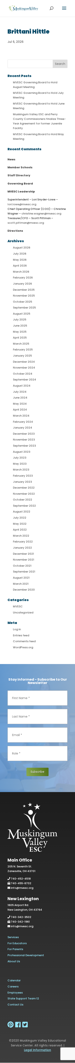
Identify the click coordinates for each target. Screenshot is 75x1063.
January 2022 (22, 548)
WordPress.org (23, 647)
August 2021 (21, 578)
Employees (15, 993)
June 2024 (20, 398)
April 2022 (20, 530)
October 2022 (22, 500)
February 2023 (23, 476)
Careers (13, 986)
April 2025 (20, 338)
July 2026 (19, 254)
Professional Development (26, 955)
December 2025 (24, 290)
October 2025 (22, 302)
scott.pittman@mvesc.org (26, 223)
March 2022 (21, 536)
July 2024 (19, 392)
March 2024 (21, 416)
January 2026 (22, 284)
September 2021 (24, 572)
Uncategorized (23, 613)
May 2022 (19, 524)
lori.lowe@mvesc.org (22, 204)
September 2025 (24, 308)
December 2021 (23, 554)
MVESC (18, 606)
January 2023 (22, 482)
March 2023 (21, 470)
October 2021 (22, 566)
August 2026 (21, 248)
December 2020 (24, 590)
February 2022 (23, 542)
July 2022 (19, 518)
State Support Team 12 (23, 998)
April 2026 (20, 266)
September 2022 (24, 506)
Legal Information (37, 1050)
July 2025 (19, 320)
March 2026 (21, 272)
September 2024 (24, 380)
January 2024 (22, 428)
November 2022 (24, 494)
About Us (14, 961)
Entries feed (21, 635)
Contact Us (15, 1005)
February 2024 (23, 422)
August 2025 (21, 314)
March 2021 (21, 584)
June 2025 (20, 326)
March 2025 (21, 344)
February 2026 (23, 278)
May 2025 (19, 332)
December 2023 (24, 434)
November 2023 (24, 440)
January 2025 (22, 356)
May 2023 (19, 464)
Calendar (14, 980)
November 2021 (23, 560)
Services (13, 937)
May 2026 (19, 260)
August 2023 (21, 452)
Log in (17, 629)
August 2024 (21, 386)
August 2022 (21, 512)
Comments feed (24, 641)
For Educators (17, 943)
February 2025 (23, 350)
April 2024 (20, 410)
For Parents (15, 949)
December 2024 (24, 362)
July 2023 (19, 458)
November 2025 (24, 296)
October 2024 (22, 374)
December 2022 (24, 488)
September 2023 (24, 446)
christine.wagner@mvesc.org (41, 214)
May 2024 (20, 404)
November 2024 (24, 368)
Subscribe (37, 772)
